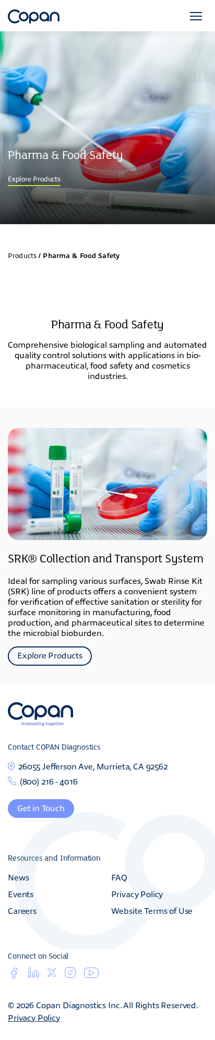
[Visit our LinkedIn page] (34, 975)
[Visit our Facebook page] (14, 975)
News (18, 877)
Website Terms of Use (152, 910)
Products (22, 255)
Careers (22, 910)
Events (20, 893)
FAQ (119, 877)
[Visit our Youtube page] (91, 975)
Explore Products (34, 178)
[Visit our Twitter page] (51, 974)
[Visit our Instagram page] (70, 975)
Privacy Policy (137, 893)
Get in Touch (41, 807)
